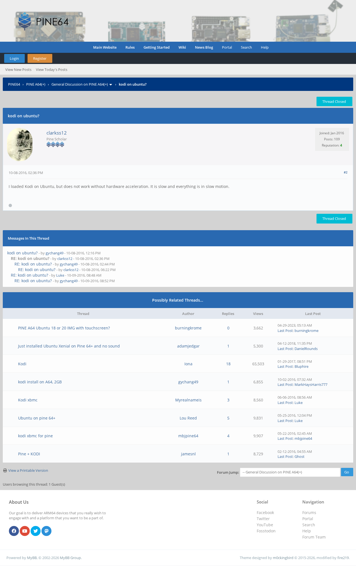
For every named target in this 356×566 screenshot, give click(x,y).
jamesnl (188, 453)
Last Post (285, 330)
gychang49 (54, 252)
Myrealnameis (188, 400)
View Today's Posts (51, 69)
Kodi (22, 363)
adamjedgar (188, 346)
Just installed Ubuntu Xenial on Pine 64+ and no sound (69, 346)
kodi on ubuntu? (22, 252)
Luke (60, 275)
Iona (188, 363)
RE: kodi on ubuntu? (33, 264)
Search (246, 47)
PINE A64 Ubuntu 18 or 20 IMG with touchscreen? (64, 328)
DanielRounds (306, 348)
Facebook (265, 512)
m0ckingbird (283, 557)
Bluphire (301, 366)
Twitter (263, 518)
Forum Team (314, 537)
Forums (309, 512)
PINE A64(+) (35, 84)
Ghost (300, 456)
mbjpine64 (188, 435)
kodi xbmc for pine (35, 435)
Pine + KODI (29, 453)
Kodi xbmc (28, 400)
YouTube (265, 524)
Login (14, 58)
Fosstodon (266, 530)
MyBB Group (70, 557)
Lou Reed (188, 418)
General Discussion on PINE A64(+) (79, 84)
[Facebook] (14, 531)
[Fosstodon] (46, 531)
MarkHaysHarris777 (311, 384)
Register (39, 58)
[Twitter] (36, 531)
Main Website (105, 47)
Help (265, 47)
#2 (345, 172)
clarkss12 (56, 133)
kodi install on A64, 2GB (40, 381)
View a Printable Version (28, 470)
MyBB (32, 557)
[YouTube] (25, 531)
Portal (227, 47)
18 (228, 363)
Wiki (182, 47)
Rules (130, 47)
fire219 (343, 557)
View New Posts (18, 69)
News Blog (204, 47)
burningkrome (188, 328)
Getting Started (157, 47)
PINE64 (14, 84)
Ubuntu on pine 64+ (36, 418)
